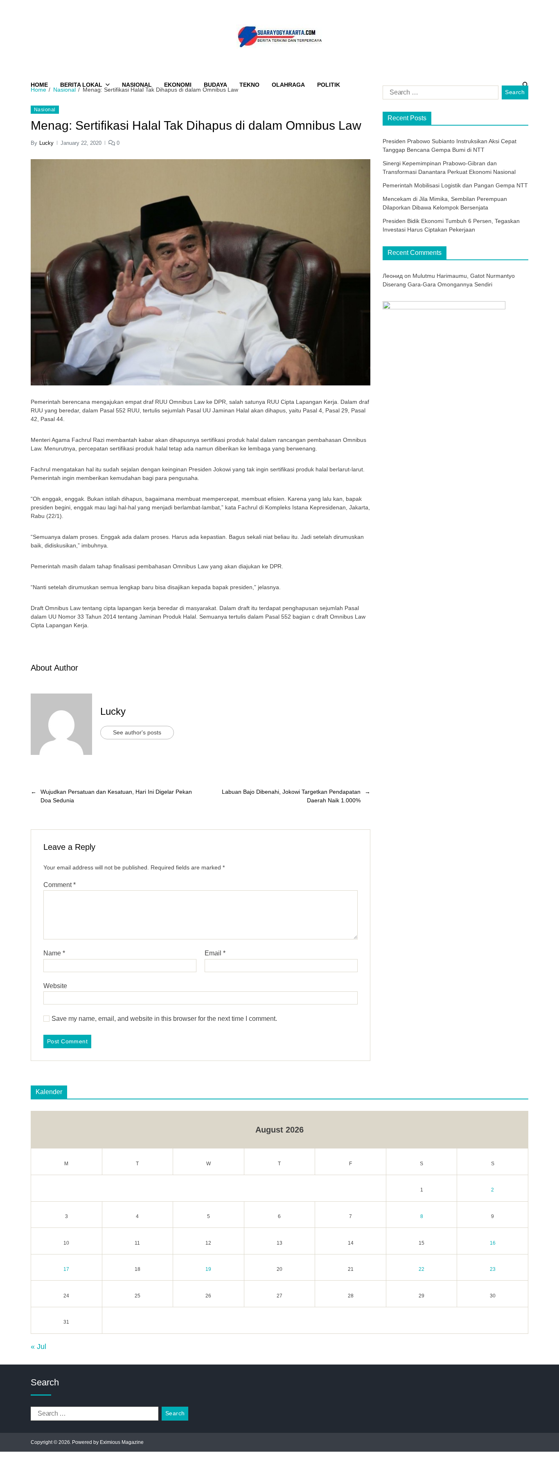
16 (493, 1243)
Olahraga (288, 84)
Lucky (46, 143)
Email (215, 953)
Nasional (137, 84)
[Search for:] (438, 94)
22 (421, 1269)
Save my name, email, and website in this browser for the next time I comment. (164, 1018)
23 (493, 1269)
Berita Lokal (81, 84)
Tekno (249, 84)
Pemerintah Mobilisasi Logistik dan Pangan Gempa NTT (455, 185)
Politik (328, 84)
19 (208, 1269)
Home (39, 84)
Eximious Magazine (122, 1442)
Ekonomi (178, 84)
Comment (59, 884)
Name (54, 953)
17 (66, 1269)
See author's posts (137, 732)
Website (55, 985)
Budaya (215, 84)
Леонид (393, 275)
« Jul (38, 1346)
